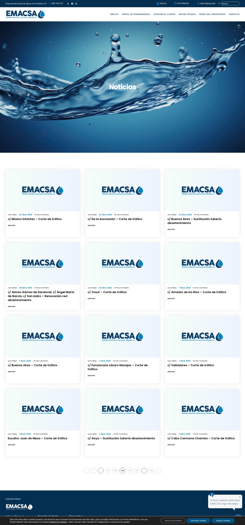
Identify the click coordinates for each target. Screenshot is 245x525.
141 (137, 470)
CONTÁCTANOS (13, 499)
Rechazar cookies (198, 520)
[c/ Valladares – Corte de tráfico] (202, 337)
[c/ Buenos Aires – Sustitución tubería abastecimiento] (202, 190)
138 (115, 470)
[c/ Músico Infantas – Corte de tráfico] (43, 190)
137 (108, 470)
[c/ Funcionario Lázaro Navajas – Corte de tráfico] (122, 337)
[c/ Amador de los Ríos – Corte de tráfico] (202, 263)
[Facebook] (72, 4)
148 (151, 470)
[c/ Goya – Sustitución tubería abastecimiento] (122, 410)
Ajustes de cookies (173, 520)
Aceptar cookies (223, 520)
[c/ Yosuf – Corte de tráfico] (122, 263)
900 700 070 (57, 3)
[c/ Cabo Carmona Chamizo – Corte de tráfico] (202, 410)
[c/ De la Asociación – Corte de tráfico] (122, 190)
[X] (68, 4)
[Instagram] (76, 4)
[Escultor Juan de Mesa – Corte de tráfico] (43, 410)
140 (129, 470)
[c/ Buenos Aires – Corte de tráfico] (43, 337)
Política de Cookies (58, 522)
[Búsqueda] (228, 3)
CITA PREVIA (182, 3)
